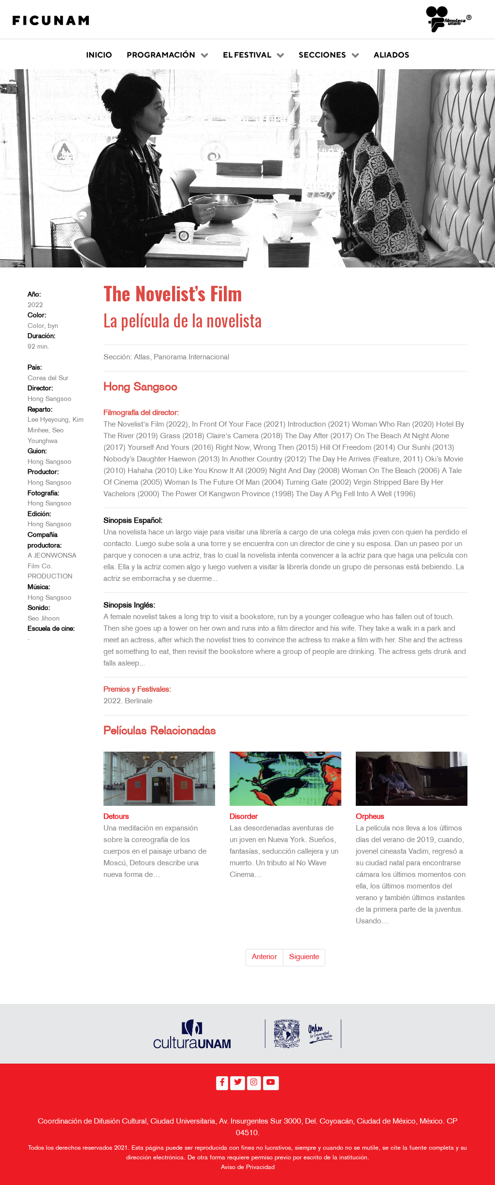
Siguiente (304, 957)
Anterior (264, 957)
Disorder (244, 817)
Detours (116, 817)
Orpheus (370, 817)
